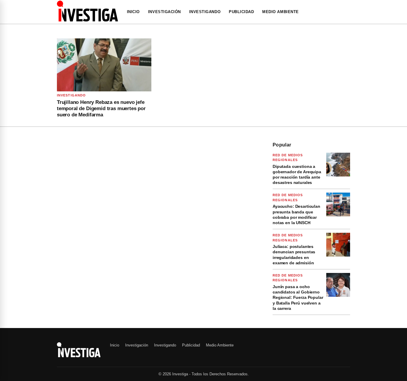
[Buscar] (348, 12)
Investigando (204, 12)
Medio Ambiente (280, 12)
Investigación (164, 12)
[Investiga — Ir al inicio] (87, 11)
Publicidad (241, 12)
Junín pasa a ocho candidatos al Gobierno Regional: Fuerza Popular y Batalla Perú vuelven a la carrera (298, 297)
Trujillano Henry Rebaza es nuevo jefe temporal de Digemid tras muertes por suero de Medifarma (101, 108)
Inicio (133, 12)
